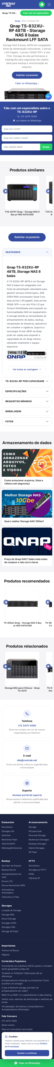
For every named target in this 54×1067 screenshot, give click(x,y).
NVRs (31, 874)
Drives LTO (7, 881)
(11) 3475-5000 (27, 725)
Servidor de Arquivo (11, 865)
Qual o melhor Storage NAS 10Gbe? (24, 521)
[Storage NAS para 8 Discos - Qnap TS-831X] (22, 669)
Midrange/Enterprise (12, 848)
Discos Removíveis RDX (13, 885)
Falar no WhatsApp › (27, 83)
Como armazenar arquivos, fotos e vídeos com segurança (23, 482)
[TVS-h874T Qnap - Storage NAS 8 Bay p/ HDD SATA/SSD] (22, 192)
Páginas (5, 954)
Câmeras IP (34, 878)
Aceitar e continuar (27, 1053)
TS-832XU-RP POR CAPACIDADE (24, 381)
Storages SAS (8, 927)
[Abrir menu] (49, 4)
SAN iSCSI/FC (8, 843)
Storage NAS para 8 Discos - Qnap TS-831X (22, 689)
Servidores (7, 827)
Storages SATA (9, 923)
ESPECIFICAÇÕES (15, 391)
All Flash (33, 852)
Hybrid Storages (37, 848)
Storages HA (8, 831)
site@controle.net (27, 760)
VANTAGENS (12, 252)
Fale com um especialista (36, 13)
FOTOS (9, 421)
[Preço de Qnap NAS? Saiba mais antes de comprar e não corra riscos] (27, 541)
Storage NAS (8, 914)
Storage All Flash (10, 931)
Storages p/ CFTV (37, 869)
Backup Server (9, 869)
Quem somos (8, 1025)
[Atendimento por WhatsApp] (42, 5)
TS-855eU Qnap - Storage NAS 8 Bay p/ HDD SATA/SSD (23, 624)
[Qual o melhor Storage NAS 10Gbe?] (27, 504)
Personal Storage (37, 835)
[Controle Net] (9, 4)
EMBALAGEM (13, 411)
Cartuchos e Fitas (10, 897)
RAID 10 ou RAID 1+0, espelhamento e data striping (27, 995)
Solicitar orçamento (27, 75)
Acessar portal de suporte (27, 795)
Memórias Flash (9, 839)
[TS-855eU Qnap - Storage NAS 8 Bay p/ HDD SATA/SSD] (22, 603)
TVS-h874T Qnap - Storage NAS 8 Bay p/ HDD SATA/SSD (22, 213)
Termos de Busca (10, 950)
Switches (6, 835)
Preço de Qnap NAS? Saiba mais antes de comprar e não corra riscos (25, 561)
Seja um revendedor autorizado (17, 1029)
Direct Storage (9, 918)
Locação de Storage (11, 910)
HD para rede (35, 831)
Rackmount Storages (39, 839)
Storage (32, 827)
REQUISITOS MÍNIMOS (18, 401)
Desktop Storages (37, 843)
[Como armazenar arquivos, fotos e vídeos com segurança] (27, 463)
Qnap (17, 21)
